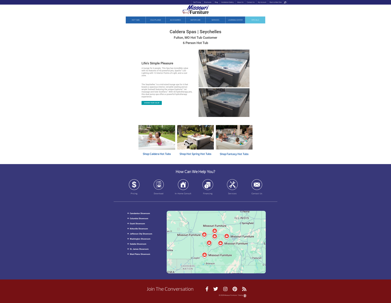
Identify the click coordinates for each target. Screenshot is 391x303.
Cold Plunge (155, 20)
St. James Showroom (139, 249)
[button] (201, 68)
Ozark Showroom (137, 223)
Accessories (175, 20)
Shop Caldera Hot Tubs (157, 154)
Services (215, 20)
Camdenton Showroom (140, 213)
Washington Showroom (140, 239)
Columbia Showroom (139, 218)
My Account (262, 2)
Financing (208, 193)
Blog (216, 2)
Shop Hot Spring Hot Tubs (195, 154)
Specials (255, 20)
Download (158, 193)
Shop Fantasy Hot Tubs (234, 154)
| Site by (240, 295)
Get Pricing (197, 2)
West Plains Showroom (140, 254)
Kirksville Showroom (139, 229)
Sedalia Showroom (138, 244)
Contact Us (251, 2)
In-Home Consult (183, 193)
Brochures (207, 2)
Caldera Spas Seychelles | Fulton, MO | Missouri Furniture (195, 9)
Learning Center (235, 20)
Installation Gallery (227, 2)
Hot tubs (136, 20)
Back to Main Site (276, 2)
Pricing (134, 193)
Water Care (195, 20)
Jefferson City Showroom (141, 234)
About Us (240, 2)
